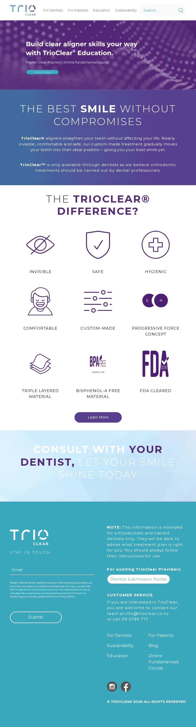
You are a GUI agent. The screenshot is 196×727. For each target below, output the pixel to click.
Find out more (68, 86)
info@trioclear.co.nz (147, 613)
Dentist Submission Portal (139, 579)
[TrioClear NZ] (22, 10)
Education (101, 10)
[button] (31, 60)
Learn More (98, 417)
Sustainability (126, 10)
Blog (153, 645)
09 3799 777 (135, 619)
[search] (180, 10)
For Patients (78, 10)
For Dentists (53, 10)
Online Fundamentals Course (164, 661)
